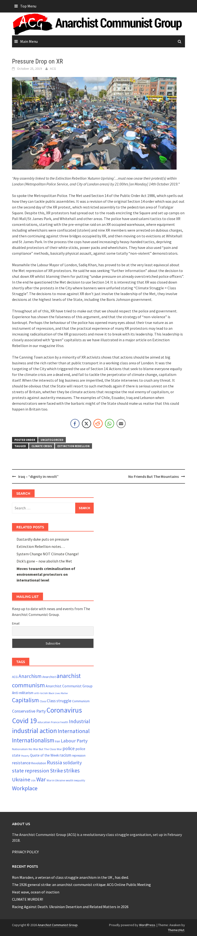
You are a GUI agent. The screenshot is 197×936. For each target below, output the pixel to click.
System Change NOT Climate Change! (48, 553)
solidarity (72, 762)
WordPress (147, 925)
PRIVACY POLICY (25, 851)
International (74, 731)
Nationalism (20, 749)
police (68, 748)
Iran (57, 741)
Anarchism (30, 676)
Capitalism (25, 700)
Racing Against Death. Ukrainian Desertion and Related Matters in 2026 (70, 906)
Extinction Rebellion (73, 446)
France (55, 722)
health (64, 722)
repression (79, 755)
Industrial (79, 721)
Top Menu (28, 6)
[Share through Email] (121, 423)
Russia (54, 762)
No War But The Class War (45, 749)
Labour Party (74, 741)
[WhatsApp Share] (109, 423)
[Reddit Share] (98, 423)
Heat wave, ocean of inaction (35, 892)
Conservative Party (29, 711)
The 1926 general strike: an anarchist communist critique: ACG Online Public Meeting (81, 884)
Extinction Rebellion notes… (41, 546)
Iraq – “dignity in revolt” (38, 476)
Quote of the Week (44, 755)
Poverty (25, 755)
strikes (72, 770)
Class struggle (59, 700)
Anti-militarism (22, 692)
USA (33, 780)
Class (43, 701)
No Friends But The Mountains (153, 476)
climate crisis (41, 446)
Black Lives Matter (58, 693)
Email (15, 623)
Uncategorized (52, 440)
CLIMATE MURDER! (27, 899)
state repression (30, 770)
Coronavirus (64, 710)
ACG (53, 68)
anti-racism (41, 693)
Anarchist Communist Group (69, 685)
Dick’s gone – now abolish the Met (44, 561)
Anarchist (49, 677)
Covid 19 (24, 720)
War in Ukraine (56, 780)
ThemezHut (176, 930)
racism (65, 755)
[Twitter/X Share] (86, 423)
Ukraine (21, 779)
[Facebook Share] (75, 423)
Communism (81, 701)
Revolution (38, 763)
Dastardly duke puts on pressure (43, 539)
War (41, 779)
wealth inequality (75, 780)
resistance (21, 762)
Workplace (24, 788)
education (43, 722)
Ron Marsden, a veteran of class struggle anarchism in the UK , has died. (70, 877)
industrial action (34, 731)
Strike (56, 770)
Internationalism (33, 740)
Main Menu (29, 41)
